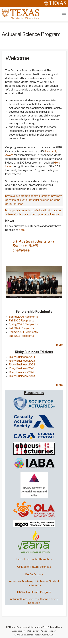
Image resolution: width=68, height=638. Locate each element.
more (59, 344)
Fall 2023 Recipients (21, 335)
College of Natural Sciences (34, 566)
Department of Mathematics (34, 559)
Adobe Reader (48, 631)
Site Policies (49, 627)
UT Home (11, 627)
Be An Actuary (34, 574)
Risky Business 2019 (22, 376)
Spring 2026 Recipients (23, 316)
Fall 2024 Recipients (21, 328)
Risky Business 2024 (22, 357)
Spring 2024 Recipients (23, 332)
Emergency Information (29, 627)
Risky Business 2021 (22, 368)
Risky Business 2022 (22, 364)
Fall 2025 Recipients (21, 320)
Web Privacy (33, 631)
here (22, 230)
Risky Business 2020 (22, 372)
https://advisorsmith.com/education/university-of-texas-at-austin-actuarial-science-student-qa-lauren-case (34, 199)
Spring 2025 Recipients (23, 324)
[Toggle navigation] (63, 15)
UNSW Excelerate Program (34, 592)
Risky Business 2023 (22, 360)
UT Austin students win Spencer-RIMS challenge (33, 245)
